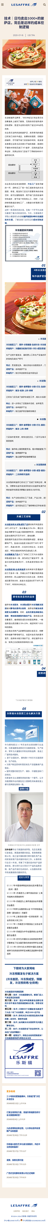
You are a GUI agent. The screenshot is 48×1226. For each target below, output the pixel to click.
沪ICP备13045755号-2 (12, 1221)
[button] (44, 4)
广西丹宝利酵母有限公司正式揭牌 (21, 1173)
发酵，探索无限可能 (15, 1160)
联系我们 (25, 1211)
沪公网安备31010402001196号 (34, 1221)
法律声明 (16, 1211)
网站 (33, 1211)
